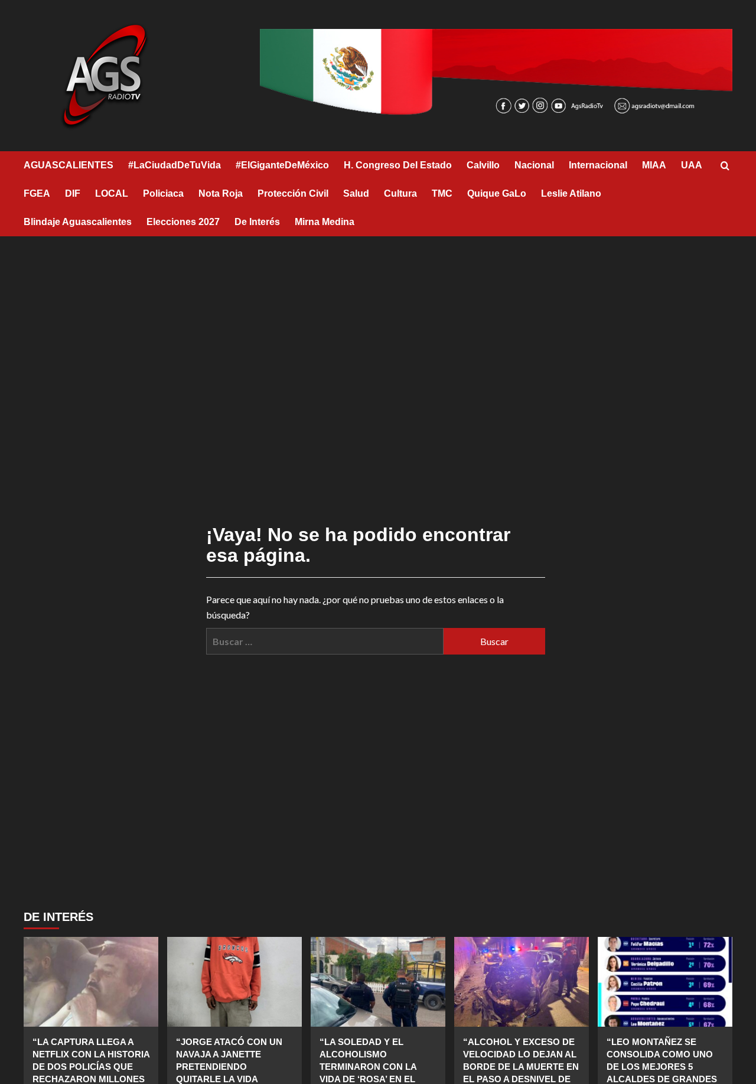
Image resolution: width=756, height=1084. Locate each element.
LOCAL (111, 193)
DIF (72, 193)
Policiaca (163, 193)
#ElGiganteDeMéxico (282, 165)
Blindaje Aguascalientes (78, 222)
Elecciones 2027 (183, 222)
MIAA (654, 165)
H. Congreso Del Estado (398, 165)
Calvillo (483, 165)
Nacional (534, 165)
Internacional (598, 165)
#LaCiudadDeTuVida (174, 165)
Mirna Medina (324, 222)
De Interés (257, 222)
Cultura (400, 193)
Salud (356, 193)
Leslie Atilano (571, 193)
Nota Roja (220, 193)
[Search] (725, 166)
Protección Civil (293, 193)
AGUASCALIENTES (68, 165)
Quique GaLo (496, 193)
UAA (691, 165)
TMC (442, 193)
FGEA (37, 193)
